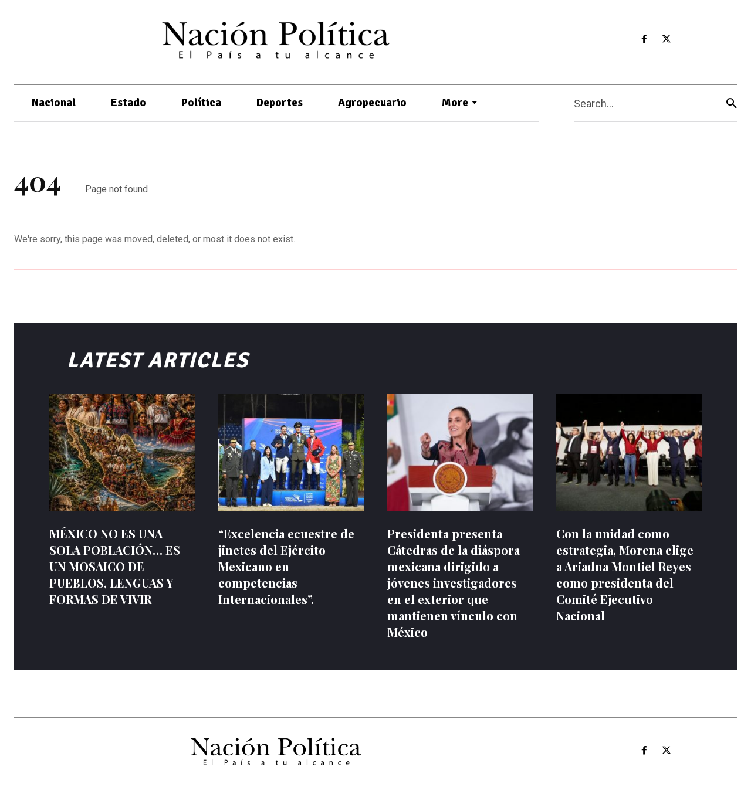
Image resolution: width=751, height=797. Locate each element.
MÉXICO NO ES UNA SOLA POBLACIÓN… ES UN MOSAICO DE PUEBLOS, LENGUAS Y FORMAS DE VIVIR (114, 566)
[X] (666, 39)
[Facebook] (643, 39)
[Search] (731, 103)
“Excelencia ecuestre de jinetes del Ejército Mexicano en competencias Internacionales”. (286, 566)
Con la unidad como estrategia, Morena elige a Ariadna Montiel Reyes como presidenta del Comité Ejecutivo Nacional (625, 574)
